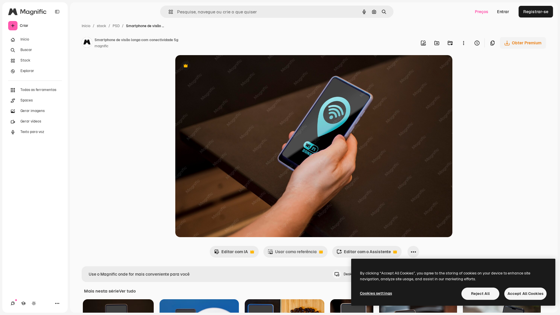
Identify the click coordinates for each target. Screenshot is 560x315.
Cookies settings (376, 293)
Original (212, 66)
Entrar (503, 11)
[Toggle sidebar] (57, 11)
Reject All (480, 293)
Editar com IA (231, 253)
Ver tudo (127, 291)
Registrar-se (535, 11)
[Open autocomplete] (168, 12)
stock (101, 26)
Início (86, 26)
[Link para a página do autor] (87, 43)
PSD (116, 26)
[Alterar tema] (33, 303)
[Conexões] (13, 303)
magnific (101, 46)
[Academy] (23, 303)
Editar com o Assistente (364, 253)
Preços (481, 11)
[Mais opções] (463, 43)
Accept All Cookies (525, 293)
